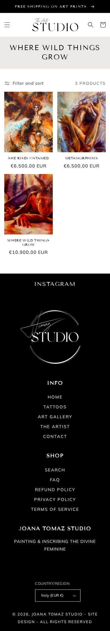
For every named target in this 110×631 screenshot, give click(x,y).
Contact (55, 436)
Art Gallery (55, 416)
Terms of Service (55, 509)
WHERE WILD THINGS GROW (28, 242)
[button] (7, 25)
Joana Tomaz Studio (57, 614)
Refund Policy (55, 489)
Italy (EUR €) (52, 595)
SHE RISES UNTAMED (28, 158)
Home (55, 397)
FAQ (55, 479)
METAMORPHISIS (81, 158)
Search (55, 470)
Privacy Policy (55, 499)
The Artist (55, 426)
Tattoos (55, 407)
